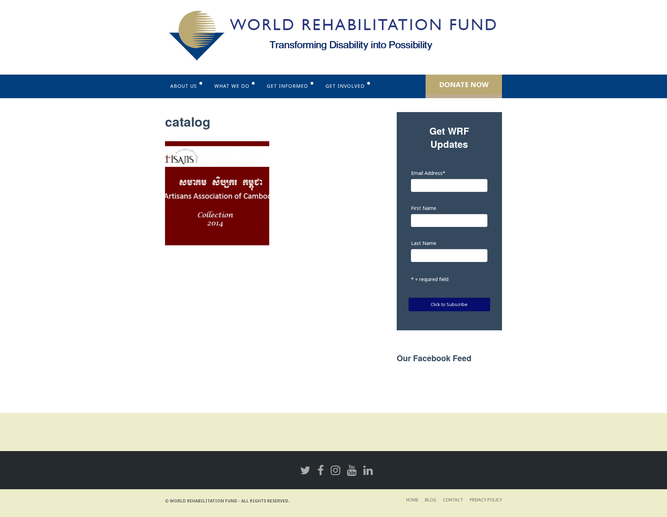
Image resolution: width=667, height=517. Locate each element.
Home (412, 500)
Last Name (423, 243)
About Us (183, 86)
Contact (453, 500)
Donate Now (463, 84)
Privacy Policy (486, 500)
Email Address (428, 173)
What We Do (231, 86)
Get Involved (345, 86)
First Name (423, 208)
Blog (430, 500)
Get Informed (287, 86)
